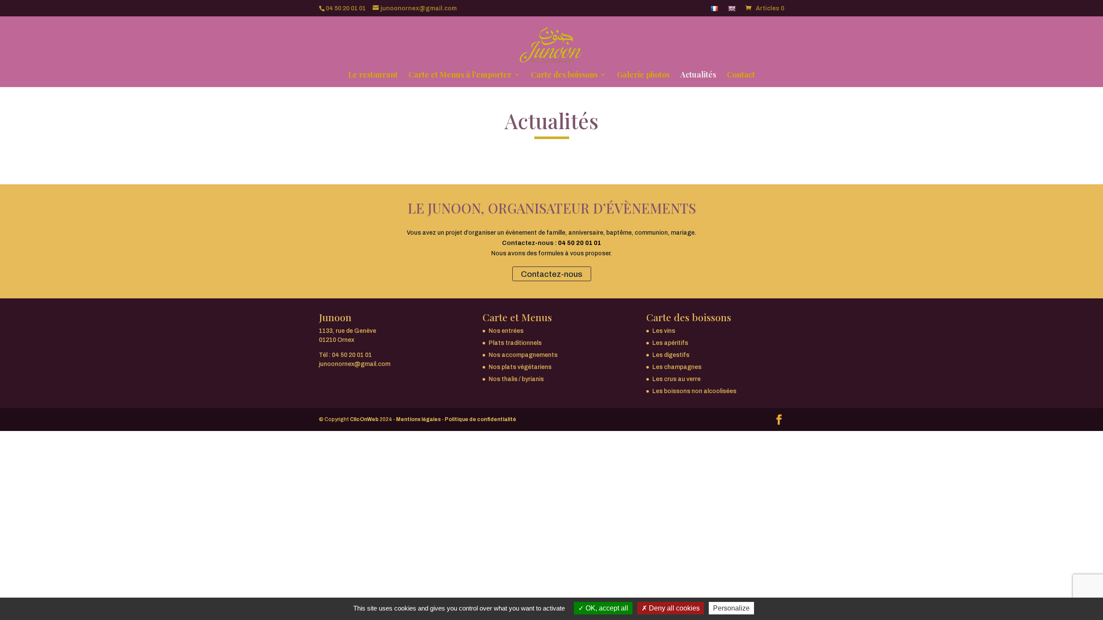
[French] (715, 11)
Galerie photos (643, 76)
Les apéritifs (670, 343)
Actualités (698, 76)
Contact (741, 76)
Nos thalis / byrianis (516, 379)
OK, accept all (606, 608)
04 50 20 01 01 (346, 8)
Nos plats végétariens (520, 367)
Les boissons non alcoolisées (694, 391)
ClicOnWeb (364, 419)
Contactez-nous (552, 273)
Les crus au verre (676, 379)
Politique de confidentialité (480, 419)
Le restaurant (373, 76)
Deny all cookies (673, 608)
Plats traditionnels (515, 343)
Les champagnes (676, 367)
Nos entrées (506, 331)
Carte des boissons (564, 76)
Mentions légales (418, 419)
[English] (733, 11)
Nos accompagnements (523, 355)
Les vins (663, 331)
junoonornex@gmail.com (354, 364)
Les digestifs (670, 355)
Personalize (731, 608)
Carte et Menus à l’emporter (459, 76)
